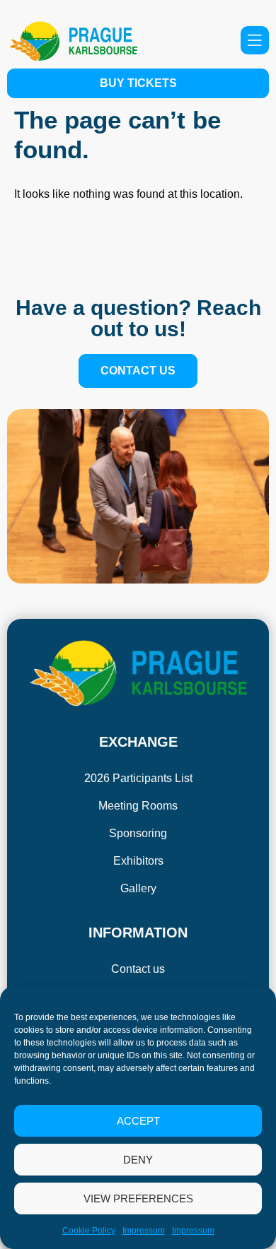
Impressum (143, 1231)
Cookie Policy (88, 1231)
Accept (138, 1121)
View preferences (138, 1198)
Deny (138, 1160)
